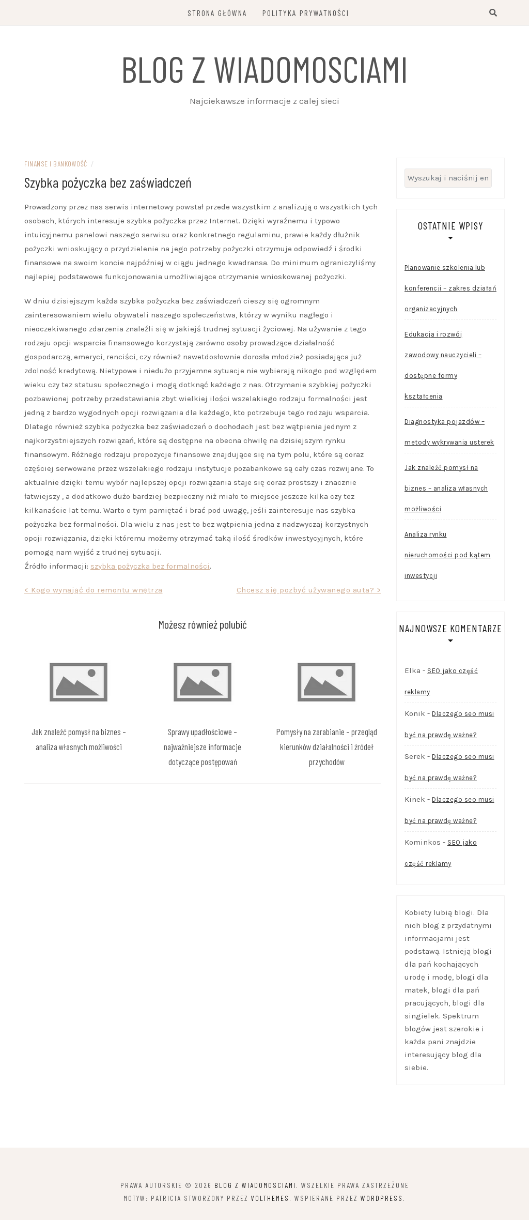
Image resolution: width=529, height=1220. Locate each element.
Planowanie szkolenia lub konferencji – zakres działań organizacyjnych (450, 288)
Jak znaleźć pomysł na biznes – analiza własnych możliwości (446, 488)
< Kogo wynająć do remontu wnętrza (93, 589)
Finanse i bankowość (55, 163)
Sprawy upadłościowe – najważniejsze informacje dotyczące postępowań (202, 746)
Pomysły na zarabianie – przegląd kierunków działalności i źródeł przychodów (326, 746)
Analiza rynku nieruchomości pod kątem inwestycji (447, 555)
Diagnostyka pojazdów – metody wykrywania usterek (449, 432)
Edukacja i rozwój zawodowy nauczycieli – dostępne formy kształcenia (442, 365)
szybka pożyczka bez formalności (150, 566)
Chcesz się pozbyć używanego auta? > (309, 589)
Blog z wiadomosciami (264, 68)
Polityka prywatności (305, 13)
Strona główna (217, 13)
